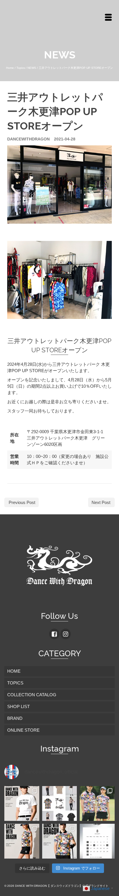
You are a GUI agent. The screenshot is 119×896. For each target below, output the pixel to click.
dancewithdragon (28, 139)
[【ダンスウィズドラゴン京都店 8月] (97, 841)
